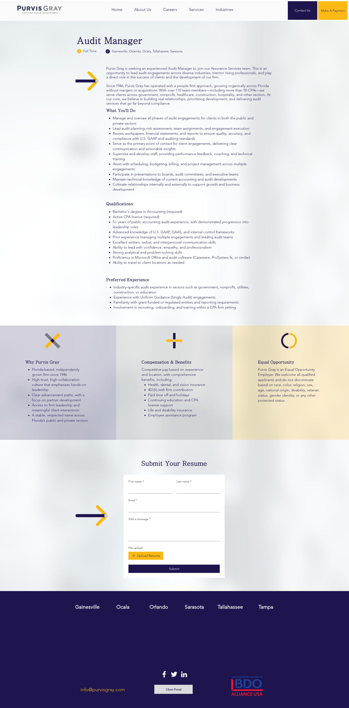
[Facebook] (164, 674)
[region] (87, 622)
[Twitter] (174, 674)
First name (136, 481)
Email (132, 500)
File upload (135, 548)
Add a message (139, 519)
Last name (184, 481)
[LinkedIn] (184, 674)
